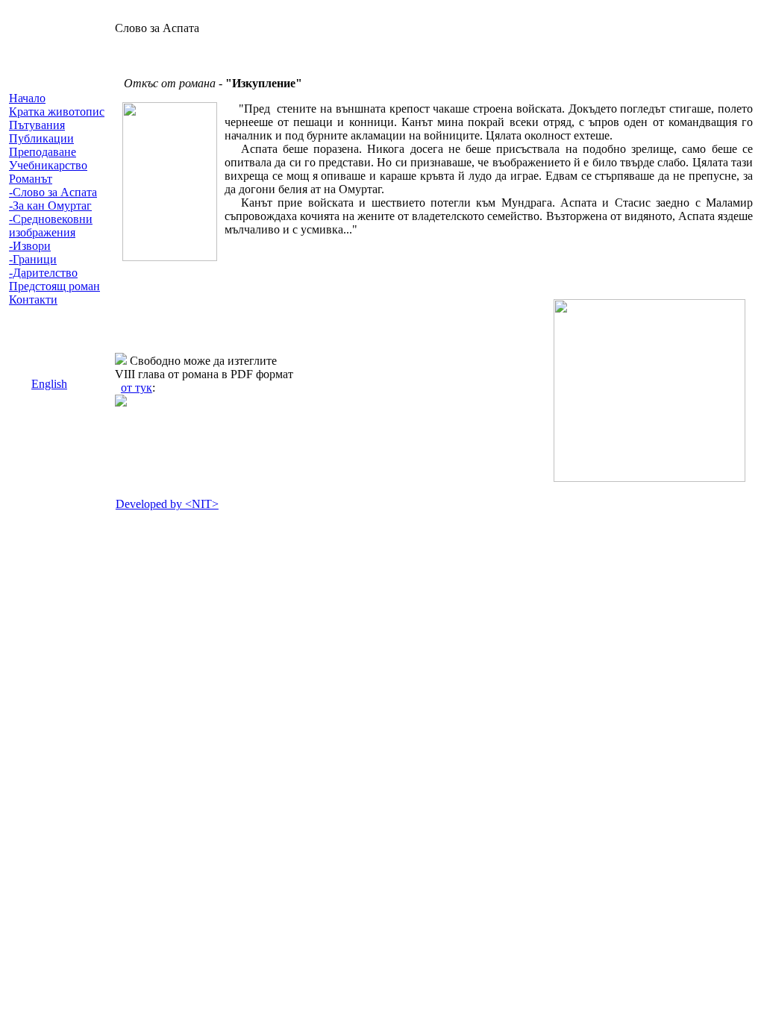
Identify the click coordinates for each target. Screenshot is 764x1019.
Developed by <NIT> (167, 504)
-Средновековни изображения (51, 226)
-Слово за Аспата (53, 192)
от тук (136, 387)
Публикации (41, 138)
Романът (30, 178)
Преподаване (42, 151)
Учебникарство (48, 165)
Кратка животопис (56, 111)
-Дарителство (43, 272)
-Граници (33, 259)
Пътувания (37, 125)
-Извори (30, 245)
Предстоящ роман (54, 286)
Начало (27, 98)
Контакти (33, 299)
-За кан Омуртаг (50, 205)
